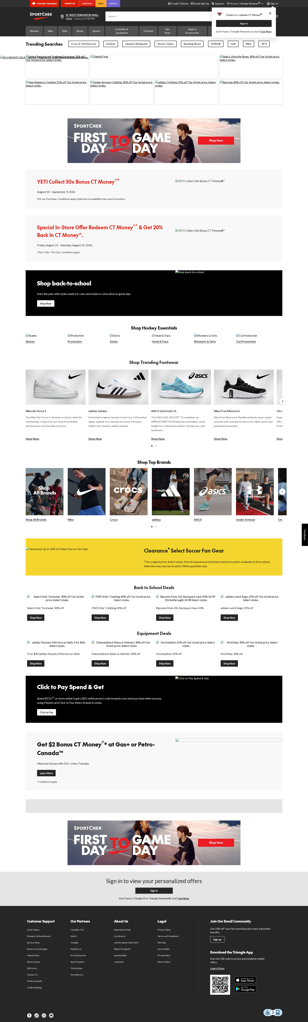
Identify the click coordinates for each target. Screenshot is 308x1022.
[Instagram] (44, 1015)
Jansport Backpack (136, 43)
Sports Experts (77, 961)
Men (50, 30)
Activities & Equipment (121, 31)
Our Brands (119, 936)
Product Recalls (34, 981)
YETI (264, 43)
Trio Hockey (76, 968)
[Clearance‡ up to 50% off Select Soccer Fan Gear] (79, 556)
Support (219, 3)
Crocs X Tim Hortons (83, 43)
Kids (64, 30)
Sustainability (120, 955)
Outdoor (148, 30)
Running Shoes (192, 43)
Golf (233, 43)
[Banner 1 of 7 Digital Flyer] (99, 56)
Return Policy (164, 961)
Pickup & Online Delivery (39, 936)
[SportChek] (87, 3)
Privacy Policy (164, 929)
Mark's (74, 936)
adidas (156, 519)
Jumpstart (119, 961)
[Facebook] (29, 1015)
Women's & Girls (205, 341)
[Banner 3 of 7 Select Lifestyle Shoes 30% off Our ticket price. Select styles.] (251, 60)
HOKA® (216, 43)
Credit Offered (179, 3)
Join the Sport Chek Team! (126, 942)
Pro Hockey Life (78, 955)
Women (34, 30)
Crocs (114, 519)
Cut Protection (246, 341)
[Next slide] (282, 401)
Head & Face (160, 341)
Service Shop (33, 942)
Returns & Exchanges (37, 949)
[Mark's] (101, 3)
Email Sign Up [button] (201, 3)
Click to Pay (46, 712)
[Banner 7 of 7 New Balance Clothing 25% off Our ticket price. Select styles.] (57, 85)
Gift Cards (32, 968)
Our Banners (77, 974)
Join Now (266, 31)
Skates (30, 341)
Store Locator (33, 961)
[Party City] (113, 3)
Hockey (110, 43)
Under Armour (245, 519)
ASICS (198, 519)
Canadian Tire (77, 929)
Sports (96, 30)
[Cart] (276, 16)
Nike (248, 43)
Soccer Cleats (165, 43)
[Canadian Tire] (70, 3)
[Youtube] (51, 1015)
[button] (152, 446)
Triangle (74, 942)
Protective (75, 341)
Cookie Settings (34, 987)
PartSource (76, 949)
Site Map (162, 942)
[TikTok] (36, 1015)
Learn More (46, 773)
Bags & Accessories (192, 31)
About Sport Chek (122, 929)
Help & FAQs (33, 955)
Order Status (33, 929)
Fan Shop (167, 31)
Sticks (114, 341)
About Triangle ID (122, 949)
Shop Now (46, 303)
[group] (56, 405)
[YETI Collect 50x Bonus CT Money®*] (228, 188)
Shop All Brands (36, 519)
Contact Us (32, 974)
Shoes (79, 30)
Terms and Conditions (168, 936)
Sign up (217, 939)
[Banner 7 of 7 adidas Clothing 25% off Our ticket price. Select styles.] (186, 85)
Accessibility (164, 949)
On (280, 519)
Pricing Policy (164, 955)
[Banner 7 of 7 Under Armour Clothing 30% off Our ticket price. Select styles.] (121, 85)
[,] (282, 492)
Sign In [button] (274, 3)
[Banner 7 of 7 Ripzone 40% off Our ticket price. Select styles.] (250, 82)
